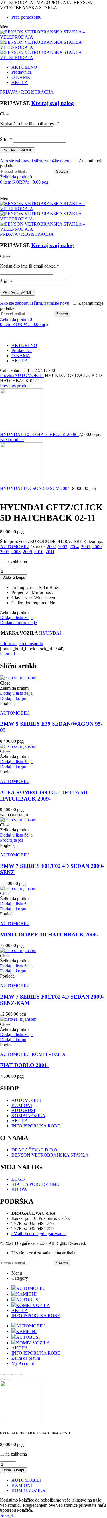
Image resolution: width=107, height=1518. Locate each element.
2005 (85, 546)
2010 (38, 551)
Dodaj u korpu (13, 577)
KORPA (19, 1189)
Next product (12, 439)
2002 (51, 546)
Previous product (15, 385)
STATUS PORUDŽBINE (35, 1184)
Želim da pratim (25, 1358)
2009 (27, 551)
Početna (7, 375)
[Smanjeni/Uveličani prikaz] (2, 1374)
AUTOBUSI (23, 1110)
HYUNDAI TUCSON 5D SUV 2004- (36, 488)
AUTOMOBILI (29, 375)
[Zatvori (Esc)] (19, 1374)
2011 (50, 551)
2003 (62, 546)
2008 (16, 551)
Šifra (6, 139)
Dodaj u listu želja (16, 617)
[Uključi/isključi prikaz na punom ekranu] (8, 1374)
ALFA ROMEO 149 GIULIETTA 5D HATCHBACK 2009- (44, 795)
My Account (22, 1363)
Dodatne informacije (18, 622)
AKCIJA (19, 1120)
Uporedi (7, 653)
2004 (74, 546)
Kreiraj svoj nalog (52, 103)
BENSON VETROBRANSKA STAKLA (50, 1155)
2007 (4, 551)
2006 (97, 546)
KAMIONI (21, 1105)
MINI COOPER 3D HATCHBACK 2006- (49, 935)
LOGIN (18, 1179)
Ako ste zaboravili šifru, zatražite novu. (35, 160)
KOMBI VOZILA (49, 1054)
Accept (6, 1515)
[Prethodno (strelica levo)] (2, 1379)
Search (62, 171)
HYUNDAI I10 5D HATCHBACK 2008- (39, 434)
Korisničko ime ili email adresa (29, 123)
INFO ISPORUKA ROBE (35, 1125)
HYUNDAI (50, 633)
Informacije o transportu (21, 643)
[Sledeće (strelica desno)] (8, 1379)
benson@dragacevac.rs (38, 1233)
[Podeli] (13, 1374)
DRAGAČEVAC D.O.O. (34, 1150)
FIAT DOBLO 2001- (24, 1065)
